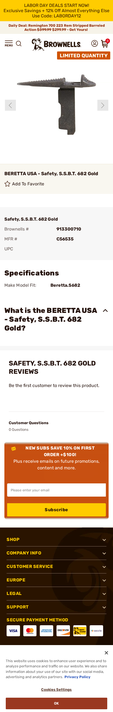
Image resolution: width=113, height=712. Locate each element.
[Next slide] (102, 105)
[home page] (56, 44)
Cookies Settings (56, 689)
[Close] (106, 653)
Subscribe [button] (56, 509)
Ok (56, 703)
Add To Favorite (28, 183)
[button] (8, 43)
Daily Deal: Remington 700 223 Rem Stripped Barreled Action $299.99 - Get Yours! (57, 27)
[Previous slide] (10, 105)
